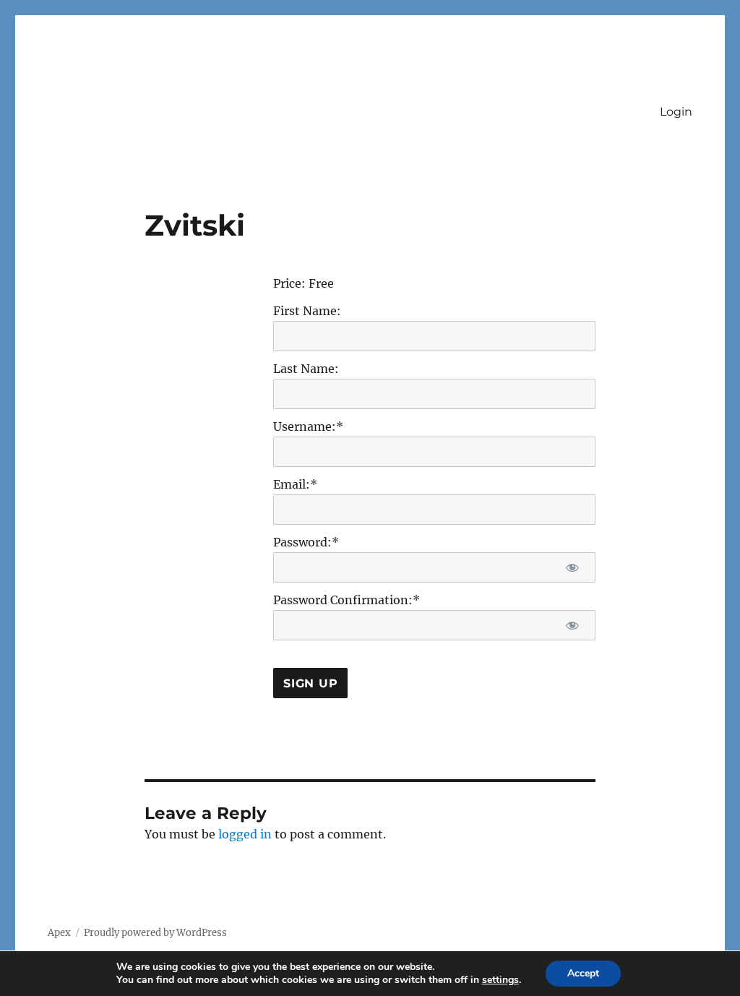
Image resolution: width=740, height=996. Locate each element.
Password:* (306, 542)
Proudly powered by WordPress (155, 933)
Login (676, 112)
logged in (245, 834)
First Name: (307, 311)
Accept (583, 973)
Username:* (308, 426)
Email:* (295, 484)
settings (500, 980)
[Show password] (572, 567)
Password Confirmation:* (346, 600)
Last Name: (306, 368)
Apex (59, 933)
